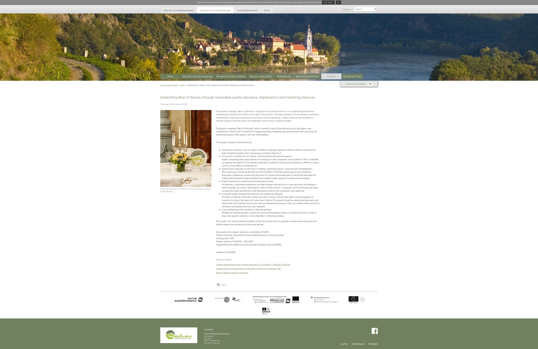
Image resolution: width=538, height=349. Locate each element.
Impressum (358, 344)
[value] (376, 9)
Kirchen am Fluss (352, 77)
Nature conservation (261, 77)
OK (338, 2)
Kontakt (373, 344)
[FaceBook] (375, 331)
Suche (344, 344)
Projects (331, 77)
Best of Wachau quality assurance (232, 273)
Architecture (284, 77)
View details (328, 2)
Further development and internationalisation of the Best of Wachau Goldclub (253, 265)
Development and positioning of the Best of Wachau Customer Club (248, 269)
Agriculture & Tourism (307, 77)
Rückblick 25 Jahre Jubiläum (231, 77)
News (170, 77)
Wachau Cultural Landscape (198, 77)
